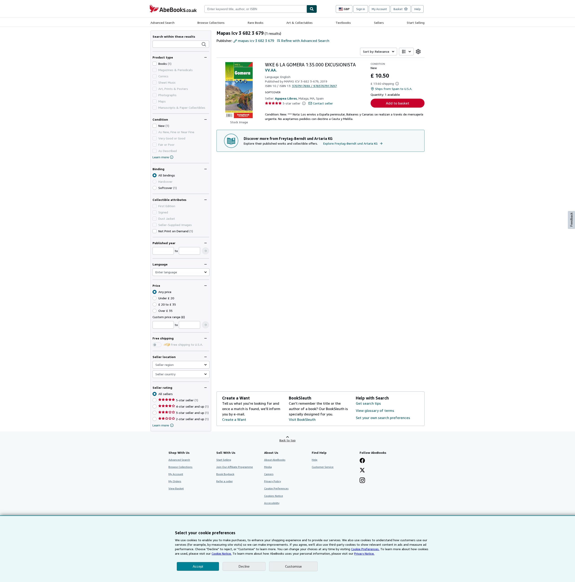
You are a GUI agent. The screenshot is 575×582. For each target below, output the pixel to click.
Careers (269, 474)
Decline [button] (244, 566)
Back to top (287, 440)
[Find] (312, 9)
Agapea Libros (286, 98)
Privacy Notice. (364, 553)
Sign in (360, 9)
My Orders (174, 481)
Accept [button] (198, 566)
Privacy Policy (272, 481)
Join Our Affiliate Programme (234, 467)
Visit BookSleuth (302, 419)
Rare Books (255, 22)
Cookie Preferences (276, 488)
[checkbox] (155, 64)
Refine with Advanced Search (305, 40)
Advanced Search (162, 22)
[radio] (155, 188)
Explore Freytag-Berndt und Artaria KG (350, 143)
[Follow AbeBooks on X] (362, 470)
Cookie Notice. (222, 553)
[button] (204, 44)
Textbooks (343, 22)
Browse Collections (211, 22)
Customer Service (323, 467)
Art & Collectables (299, 22)
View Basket (176, 488)
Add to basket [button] (397, 103)
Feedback (571, 220)
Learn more (161, 157)
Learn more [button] (161, 425)
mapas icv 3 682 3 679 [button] (256, 40)
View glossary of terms (375, 410)
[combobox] (255, 9)
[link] (418, 51)
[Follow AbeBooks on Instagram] (362, 480)
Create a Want (234, 419)
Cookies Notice (273, 495)
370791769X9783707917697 (314, 86)
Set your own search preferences (383, 417)
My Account (379, 9)
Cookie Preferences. (365, 549)
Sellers (379, 22)
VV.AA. (271, 70)
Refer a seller (224, 481)
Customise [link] (293, 566)
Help (417, 9)
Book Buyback (225, 474)
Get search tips (368, 403)
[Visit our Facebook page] (362, 461)
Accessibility (271, 503)
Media (268, 467)
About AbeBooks (274, 459)
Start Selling (416, 22)
